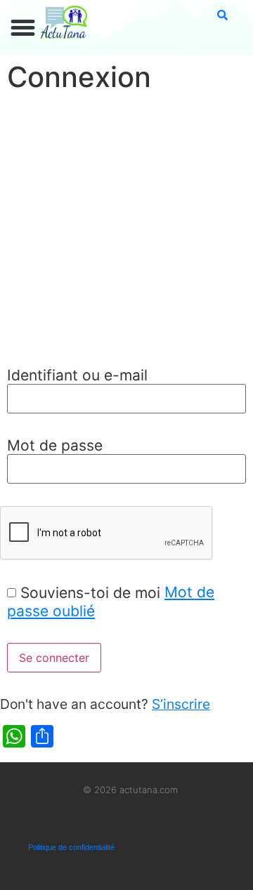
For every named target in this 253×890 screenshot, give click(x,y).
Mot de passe (55, 445)
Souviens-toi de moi (90, 592)
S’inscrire (181, 704)
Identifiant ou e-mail (77, 375)
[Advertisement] (126, 231)
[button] (23, 28)
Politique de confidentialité (71, 847)
